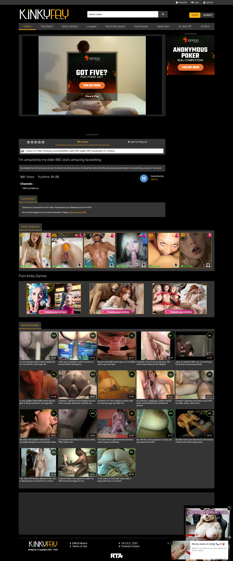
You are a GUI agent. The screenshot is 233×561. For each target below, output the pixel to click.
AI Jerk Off (185, 26)
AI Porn (205, 26)
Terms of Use (79, 546)
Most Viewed (70, 26)
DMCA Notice (79, 543)
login (70, 212)
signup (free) (80, 212)
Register (183, 2)
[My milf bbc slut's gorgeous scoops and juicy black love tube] (155, 437)
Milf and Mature (31, 188)
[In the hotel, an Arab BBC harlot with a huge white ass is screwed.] (116, 476)
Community (141, 26)
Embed (84, 141)
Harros (154, 179)
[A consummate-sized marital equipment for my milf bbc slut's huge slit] (38, 359)
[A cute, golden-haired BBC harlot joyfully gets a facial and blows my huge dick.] (38, 398)
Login (196, 2)
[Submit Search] (163, 14)
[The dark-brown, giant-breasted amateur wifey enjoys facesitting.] (116, 437)
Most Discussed (115, 26)
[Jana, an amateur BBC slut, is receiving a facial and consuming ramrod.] (194, 359)
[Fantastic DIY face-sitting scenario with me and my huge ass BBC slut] (116, 398)
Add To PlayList (138, 141)
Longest (91, 26)
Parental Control (130, 546)
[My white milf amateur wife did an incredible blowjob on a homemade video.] (38, 437)
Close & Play (92, 96)
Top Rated (47, 26)
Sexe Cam (163, 26)
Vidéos (27, 26)
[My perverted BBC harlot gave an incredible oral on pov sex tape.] (116, 359)
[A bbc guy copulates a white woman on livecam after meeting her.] (77, 359)
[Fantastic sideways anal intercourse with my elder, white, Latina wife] (194, 398)
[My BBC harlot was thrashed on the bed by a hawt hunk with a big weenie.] (194, 437)
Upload (209, 2)
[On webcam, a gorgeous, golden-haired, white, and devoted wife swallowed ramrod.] (155, 398)
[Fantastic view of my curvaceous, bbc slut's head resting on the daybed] (155, 359)
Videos (195, 15)
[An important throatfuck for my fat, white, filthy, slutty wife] (77, 437)
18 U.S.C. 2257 (129, 543)
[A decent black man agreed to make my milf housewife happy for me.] (77, 476)
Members (207, 15)
